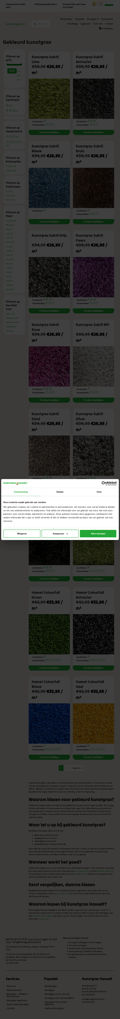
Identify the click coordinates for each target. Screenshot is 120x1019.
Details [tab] (60, 492)
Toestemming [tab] (21, 492)
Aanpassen (58, 533)
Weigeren (22, 533)
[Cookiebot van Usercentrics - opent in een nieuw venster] (104, 483)
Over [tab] (99, 492)
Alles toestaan (98, 533)
